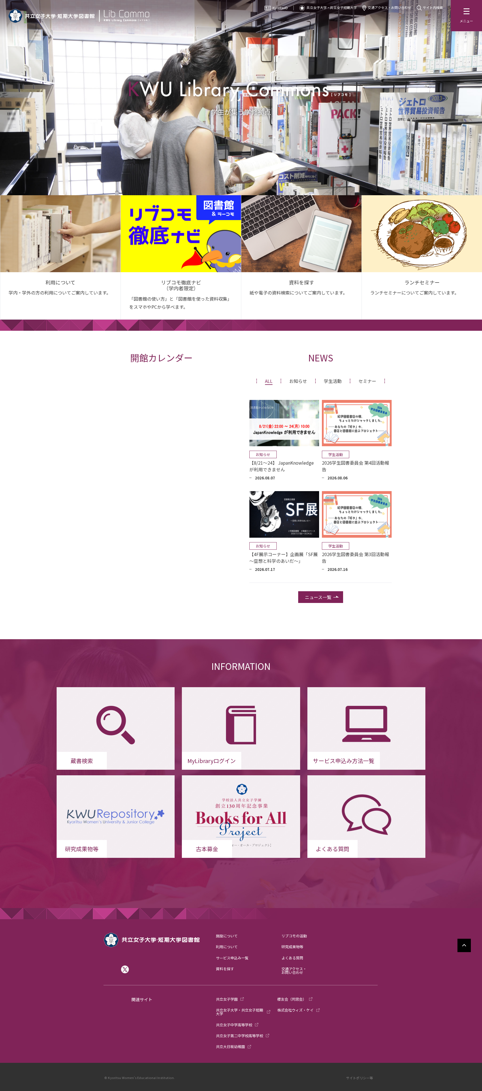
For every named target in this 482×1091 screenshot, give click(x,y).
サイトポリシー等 (359, 1077)
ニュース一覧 (318, 597)
